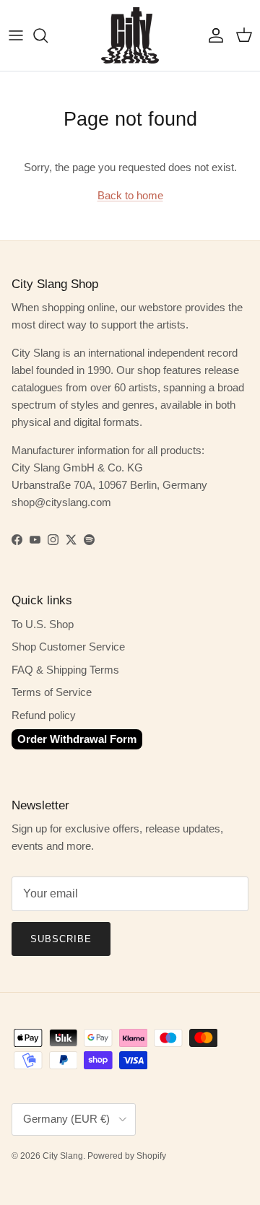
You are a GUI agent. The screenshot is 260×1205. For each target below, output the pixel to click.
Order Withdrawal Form (76, 739)
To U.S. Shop (43, 624)
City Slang (63, 1156)
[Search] (48, 35)
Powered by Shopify (126, 1156)
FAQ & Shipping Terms (65, 670)
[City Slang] (130, 35)
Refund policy (44, 715)
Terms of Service (52, 692)
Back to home (130, 195)
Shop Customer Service (68, 646)
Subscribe (61, 939)
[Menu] (16, 35)
